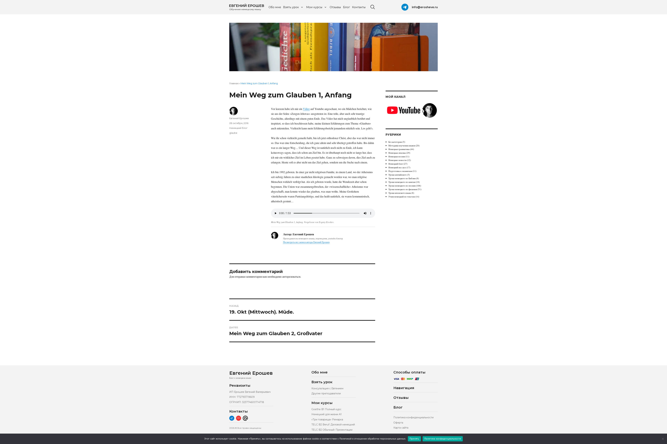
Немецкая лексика (397, 152)
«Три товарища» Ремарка (327, 419)
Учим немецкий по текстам (401, 196)
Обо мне (275, 7)
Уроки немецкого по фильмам (402, 189)
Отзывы (335, 7)
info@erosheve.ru (425, 7)
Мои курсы (314, 7)
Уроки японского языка (399, 192)
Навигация (403, 388)
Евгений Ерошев (239, 118)
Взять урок (291, 7)
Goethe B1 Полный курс (326, 409)
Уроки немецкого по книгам (401, 182)
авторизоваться (291, 276)
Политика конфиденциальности (413, 417)
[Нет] (662, 439)
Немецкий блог (238, 128)
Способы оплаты (409, 372)
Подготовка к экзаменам (400, 171)
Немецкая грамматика (399, 149)
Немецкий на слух (397, 167)
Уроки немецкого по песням (401, 185)
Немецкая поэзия (396, 156)
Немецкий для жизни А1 (326, 414)
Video (306, 109)
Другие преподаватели (326, 393)
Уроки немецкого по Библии (402, 178)
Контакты (359, 7)
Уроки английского (397, 174)
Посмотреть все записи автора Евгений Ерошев (306, 242)
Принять (414, 438)
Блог (346, 7)
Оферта (398, 422)
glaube (233, 132)
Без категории (395, 141)
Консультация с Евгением (327, 388)
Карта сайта (400, 427)
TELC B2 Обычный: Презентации (331, 429)
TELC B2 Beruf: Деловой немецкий (333, 424)
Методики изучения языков (401, 145)
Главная (233, 83)
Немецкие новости (397, 160)
